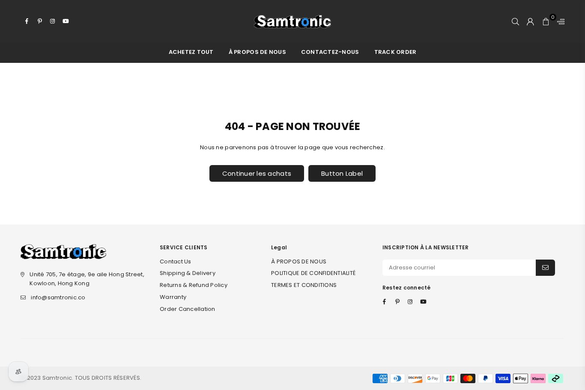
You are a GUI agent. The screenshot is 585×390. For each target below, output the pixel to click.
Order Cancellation (187, 309)
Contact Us (175, 261)
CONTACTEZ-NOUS (330, 52)
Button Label (342, 173)
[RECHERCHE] (515, 21)
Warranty (173, 297)
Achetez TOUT (191, 52)
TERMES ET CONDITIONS (304, 285)
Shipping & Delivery (187, 273)
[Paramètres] (558, 21)
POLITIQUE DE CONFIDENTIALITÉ (313, 273)
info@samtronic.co (58, 297)
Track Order (395, 52)
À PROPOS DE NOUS (257, 52)
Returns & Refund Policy (193, 285)
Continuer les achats (256, 173)
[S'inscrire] (545, 268)
